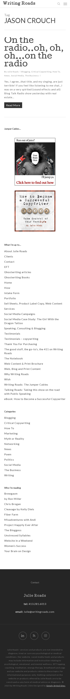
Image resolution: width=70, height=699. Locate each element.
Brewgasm (11, 493)
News (7, 75)
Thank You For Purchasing (20, 343)
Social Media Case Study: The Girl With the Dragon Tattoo (31, 321)
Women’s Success (15, 545)
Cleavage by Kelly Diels (19, 509)
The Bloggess (12, 530)
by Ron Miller (12, 498)
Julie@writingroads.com (39, 611)
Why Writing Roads (16, 374)
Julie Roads (13, 71)
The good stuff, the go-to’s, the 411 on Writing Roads (33, 351)
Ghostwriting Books (17, 277)
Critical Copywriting (41, 71)
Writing (9, 475)
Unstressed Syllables (17, 535)
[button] (65, 3)
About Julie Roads (15, 251)
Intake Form (12, 293)
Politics (9, 459)
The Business (32, 75)
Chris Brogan (12, 503)
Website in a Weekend (18, 540)
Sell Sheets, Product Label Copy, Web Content (33, 303)
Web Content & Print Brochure (23, 363)
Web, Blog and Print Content (22, 368)
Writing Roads (19, 4)
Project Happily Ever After (21, 524)
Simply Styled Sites (55, 685)
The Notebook (13, 358)
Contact (9, 261)
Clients (8, 256)
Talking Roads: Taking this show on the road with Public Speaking (32, 391)
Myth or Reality (14, 438)
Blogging (25, 71)
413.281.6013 (37, 603)
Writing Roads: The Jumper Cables (26, 384)
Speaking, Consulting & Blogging (25, 328)
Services (9, 308)
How (7, 287)
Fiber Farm (11, 514)
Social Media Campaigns (19, 313)
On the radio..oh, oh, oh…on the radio (34, 53)
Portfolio (10, 298)
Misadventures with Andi (20, 519)
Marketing (11, 433)
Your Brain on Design (17, 551)
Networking (12, 443)
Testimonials (12, 333)
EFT (6, 266)
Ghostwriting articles (17, 272)
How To (56, 71)
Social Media (17, 75)
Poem (7, 454)
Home (8, 282)
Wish (7, 379)
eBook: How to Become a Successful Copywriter (35, 398)
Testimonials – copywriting (21, 338)
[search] (59, 4)
